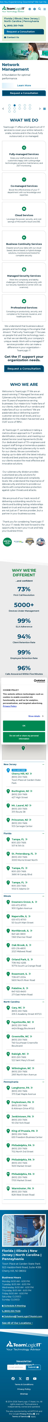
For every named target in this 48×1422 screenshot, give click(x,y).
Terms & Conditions (24, 1384)
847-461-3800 (19, 934)
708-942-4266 (19, 963)
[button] (3, 108)
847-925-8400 (19, 991)
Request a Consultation (21, 31)
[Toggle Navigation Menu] (44, 9)
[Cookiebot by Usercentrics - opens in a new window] (34, 681)
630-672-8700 (19, 905)
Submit (32, 1367)
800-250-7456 (19, 842)
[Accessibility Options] (34, 9)
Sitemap (24, 1394)
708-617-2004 (19, 977)
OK (24, 726)
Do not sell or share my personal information (24, 737)
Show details (34, 716)
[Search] (39, 9)
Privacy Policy (24, 1389)
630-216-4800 (19, 948)
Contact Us (13, 37)
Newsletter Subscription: (23, 1363)
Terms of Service (20, 1416)
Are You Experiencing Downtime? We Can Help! (24, 2)
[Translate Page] (30, 9)
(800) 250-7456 (15, 25)
